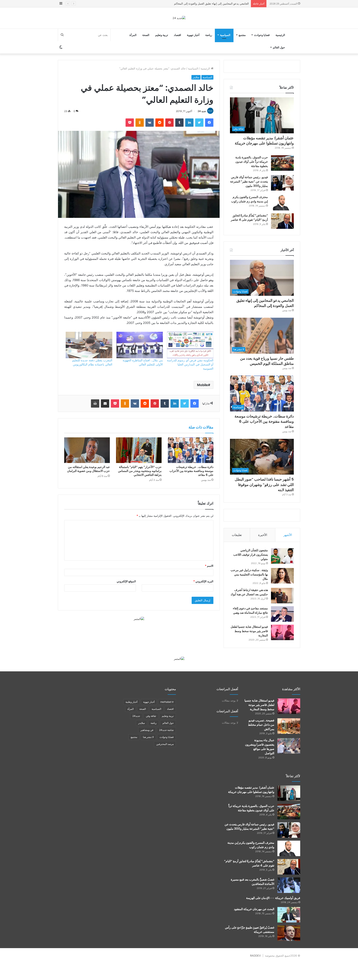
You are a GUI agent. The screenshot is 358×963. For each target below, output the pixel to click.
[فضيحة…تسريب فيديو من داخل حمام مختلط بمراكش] (288, 726)
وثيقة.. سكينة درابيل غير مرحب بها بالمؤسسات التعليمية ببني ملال (249, 574)
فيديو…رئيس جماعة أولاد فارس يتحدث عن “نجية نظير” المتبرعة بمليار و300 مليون (249, 181)
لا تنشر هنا (148, 737)
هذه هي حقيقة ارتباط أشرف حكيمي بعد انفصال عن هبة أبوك (249, 592)
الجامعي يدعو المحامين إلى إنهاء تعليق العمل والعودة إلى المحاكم (265, 303)
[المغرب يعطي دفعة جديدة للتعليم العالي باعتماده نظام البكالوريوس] (89, 345)
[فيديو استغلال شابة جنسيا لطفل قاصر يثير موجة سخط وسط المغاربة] (282, 632)
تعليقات (237, 535)
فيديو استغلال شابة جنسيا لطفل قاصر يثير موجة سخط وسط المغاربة (249, 631)
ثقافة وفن (151, 715)
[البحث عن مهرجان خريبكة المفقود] (288, 914)
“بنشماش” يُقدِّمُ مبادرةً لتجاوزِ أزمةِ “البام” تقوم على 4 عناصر (249, 217)
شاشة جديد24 (166, 729)
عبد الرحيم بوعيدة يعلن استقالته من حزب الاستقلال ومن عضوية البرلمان (88, 469)
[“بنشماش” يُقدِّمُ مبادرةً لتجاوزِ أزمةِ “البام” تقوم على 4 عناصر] (282, 221)
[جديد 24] (179, 18)
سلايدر (196, 77)
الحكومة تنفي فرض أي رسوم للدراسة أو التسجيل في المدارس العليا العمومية (190, 364)
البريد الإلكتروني (203, 581)
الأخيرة (262, 535)
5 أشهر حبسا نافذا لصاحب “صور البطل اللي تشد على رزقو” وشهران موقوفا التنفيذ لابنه (264, 484)
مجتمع (242, 35)
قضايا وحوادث (262, 35)
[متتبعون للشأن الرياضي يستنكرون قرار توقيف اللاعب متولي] (282, 556)
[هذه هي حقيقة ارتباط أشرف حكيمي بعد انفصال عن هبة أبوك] (282, 595)
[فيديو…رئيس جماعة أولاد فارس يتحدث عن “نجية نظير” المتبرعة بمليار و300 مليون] (282, 183)
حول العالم (279, 47)
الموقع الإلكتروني (126, 581)
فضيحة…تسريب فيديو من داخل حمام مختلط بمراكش (261, 724)
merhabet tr (167, 701)
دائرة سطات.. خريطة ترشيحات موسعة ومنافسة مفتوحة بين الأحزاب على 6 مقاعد (191, 471)
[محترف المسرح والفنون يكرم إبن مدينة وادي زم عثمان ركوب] (282, 202)
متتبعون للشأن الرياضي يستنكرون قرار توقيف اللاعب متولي (250, 554)
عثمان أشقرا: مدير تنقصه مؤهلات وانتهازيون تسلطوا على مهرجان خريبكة (264, 140)
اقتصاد (177, 35)
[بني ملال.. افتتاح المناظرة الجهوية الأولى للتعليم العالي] (139, 345)
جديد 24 (202, 111)
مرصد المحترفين (165, 744)
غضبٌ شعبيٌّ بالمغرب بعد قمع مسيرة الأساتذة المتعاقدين (252, 881)
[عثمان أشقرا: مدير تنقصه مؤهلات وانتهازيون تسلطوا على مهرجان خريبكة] (288, 793)
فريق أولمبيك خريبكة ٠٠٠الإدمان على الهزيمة (273, 898)
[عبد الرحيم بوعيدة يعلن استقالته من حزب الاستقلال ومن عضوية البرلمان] (87, 450)
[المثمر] (139, 618)
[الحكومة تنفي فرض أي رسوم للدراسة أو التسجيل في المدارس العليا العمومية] (190, 345)
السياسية (225, 35)
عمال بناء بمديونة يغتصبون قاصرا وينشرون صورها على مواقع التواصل (259, 746)
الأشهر (287, 535)
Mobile (202, 385)
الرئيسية (280, 35)
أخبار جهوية (193, 35)
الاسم (209, 565)
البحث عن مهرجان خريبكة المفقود (254, 909)
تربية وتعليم (161, 35)
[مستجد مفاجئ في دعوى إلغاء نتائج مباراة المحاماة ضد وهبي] (282, 614)
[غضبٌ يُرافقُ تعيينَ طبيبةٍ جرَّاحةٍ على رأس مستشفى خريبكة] (288, 933)
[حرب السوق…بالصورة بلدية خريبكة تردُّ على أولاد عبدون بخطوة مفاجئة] (282, 163)
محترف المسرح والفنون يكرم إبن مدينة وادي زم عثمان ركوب (249, 199)
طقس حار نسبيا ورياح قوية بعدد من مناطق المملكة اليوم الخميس (211, 3)
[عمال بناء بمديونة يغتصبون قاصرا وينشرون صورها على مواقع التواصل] (288, 746)
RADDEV (255, 955)
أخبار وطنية (131, 701)
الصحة (145, 35)
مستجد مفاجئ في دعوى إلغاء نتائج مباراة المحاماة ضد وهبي (250, 610)
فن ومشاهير (146, 729)
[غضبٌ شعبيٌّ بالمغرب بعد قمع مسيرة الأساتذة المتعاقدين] (288, 885)
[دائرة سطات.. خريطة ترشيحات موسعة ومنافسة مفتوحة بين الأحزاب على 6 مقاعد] (190, 450)
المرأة (133, 35)
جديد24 (136, 715)
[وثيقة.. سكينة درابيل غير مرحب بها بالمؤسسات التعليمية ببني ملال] (282, 576)
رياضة (208, 35)
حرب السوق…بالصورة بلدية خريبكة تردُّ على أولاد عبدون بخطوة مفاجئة (251, 161)
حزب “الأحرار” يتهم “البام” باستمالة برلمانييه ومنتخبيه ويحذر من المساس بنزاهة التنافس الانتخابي (140, 471)
